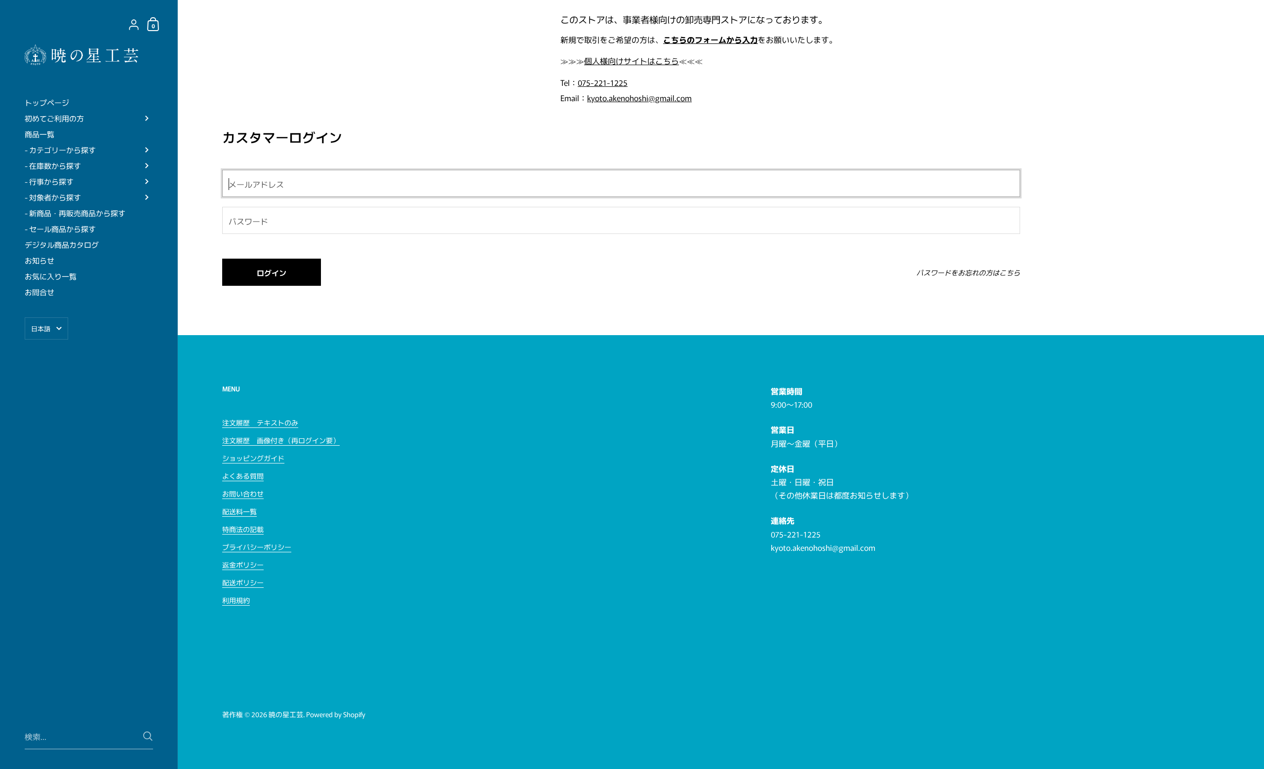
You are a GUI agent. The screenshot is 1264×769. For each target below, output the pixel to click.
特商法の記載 (243, 529)
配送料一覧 (239, 511)
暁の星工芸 (286, 714)
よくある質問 (243, 476)
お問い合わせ (243, 494)
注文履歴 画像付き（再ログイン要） (281, 440)
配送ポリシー (243, 582)
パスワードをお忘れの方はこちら (968, 272)
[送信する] (148, 736)
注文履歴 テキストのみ (260, 422)
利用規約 (236, 600)
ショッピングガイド (253, 458)
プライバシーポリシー (256, 547)
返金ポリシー (243, 565)
